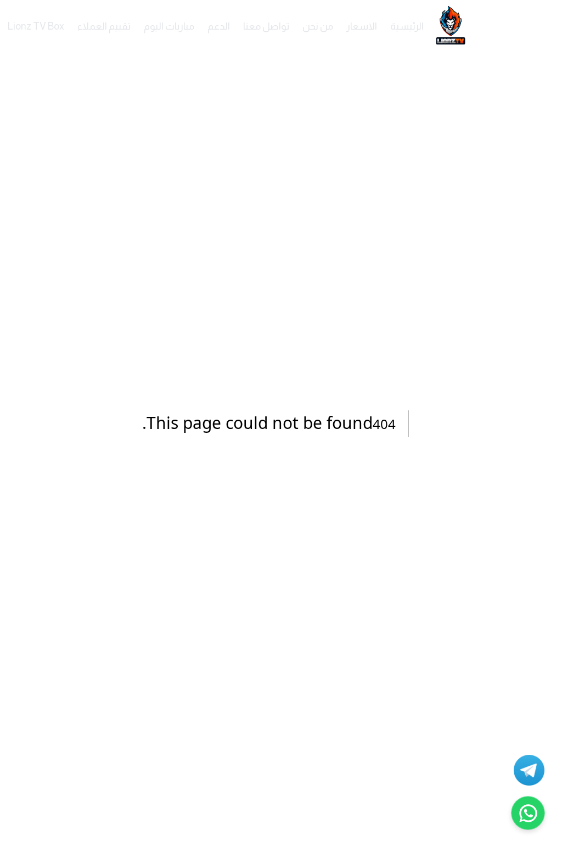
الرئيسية (407, 26)
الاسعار (361, 26)
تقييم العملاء (104, 26)
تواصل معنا (266, 26)
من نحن (317, 26)
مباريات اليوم (169, 26)
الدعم (218, 26)
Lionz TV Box (36, 26)
